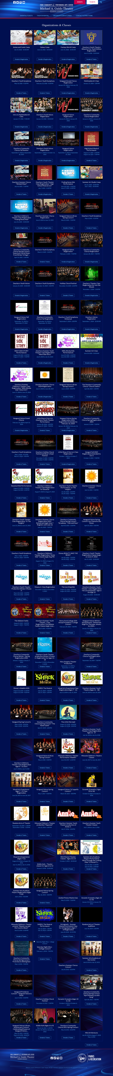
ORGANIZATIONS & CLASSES (62, 15)
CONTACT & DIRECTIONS (84, 15)
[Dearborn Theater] (56, 8)
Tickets (92, 2)
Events (79, 2)
